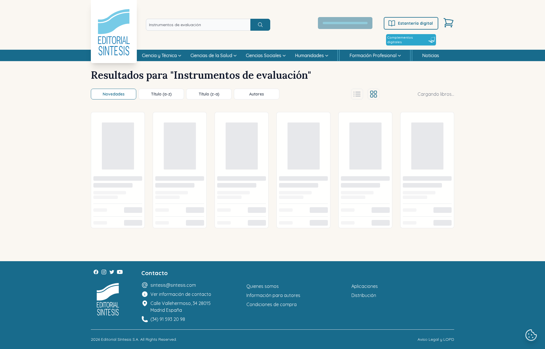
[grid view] (374, 94)
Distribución (363, 295)
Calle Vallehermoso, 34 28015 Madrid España (180, 306)
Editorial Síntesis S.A (119, 339)
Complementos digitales (400, 39)
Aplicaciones (364, 286)
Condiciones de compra (271, 304)
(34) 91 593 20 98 (167, 319)
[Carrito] (448, 22)
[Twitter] (112, 272)
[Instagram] (104, 272)
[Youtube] (120, 272)
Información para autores (273, 295)
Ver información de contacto (180, 294)
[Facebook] (96, 272)
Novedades (114, 94)
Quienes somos (262, 286)
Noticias (430, 55)
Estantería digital (415, 23)
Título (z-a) (209, 94)
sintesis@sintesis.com (173, 285)
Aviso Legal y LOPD (436, 339)
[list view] (357, 94)
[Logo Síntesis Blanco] (108, 299)
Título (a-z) (161, 94)
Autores (256, 94)
